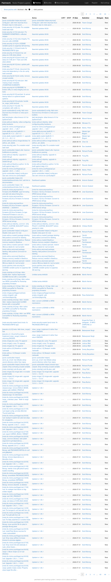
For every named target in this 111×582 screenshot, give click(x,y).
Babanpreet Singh (88, 330)
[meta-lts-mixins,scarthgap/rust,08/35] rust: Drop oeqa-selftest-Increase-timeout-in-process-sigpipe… (15, 538)
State (107, 18)
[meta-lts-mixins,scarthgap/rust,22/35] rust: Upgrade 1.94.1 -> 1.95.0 (15, 463)
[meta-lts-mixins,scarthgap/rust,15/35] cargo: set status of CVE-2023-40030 (15, 500)
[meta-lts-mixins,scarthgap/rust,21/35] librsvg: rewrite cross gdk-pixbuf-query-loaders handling (15, 468)
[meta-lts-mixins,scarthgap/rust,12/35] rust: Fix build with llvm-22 (15, 514)
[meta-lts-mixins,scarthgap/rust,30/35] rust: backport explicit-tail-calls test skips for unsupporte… (16, 417)
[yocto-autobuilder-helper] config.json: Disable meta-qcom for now (15, 231)
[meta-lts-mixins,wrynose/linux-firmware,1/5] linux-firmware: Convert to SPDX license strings (45, 191)
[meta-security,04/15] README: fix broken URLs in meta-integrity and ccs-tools (15, 89)
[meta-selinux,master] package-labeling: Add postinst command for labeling (16, 236)
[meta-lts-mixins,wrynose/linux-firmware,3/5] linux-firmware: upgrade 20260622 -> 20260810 (15, 205)
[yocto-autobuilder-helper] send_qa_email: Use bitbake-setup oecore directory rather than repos (14, 360)
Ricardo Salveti (87, 165)
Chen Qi (85, 142)
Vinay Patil (85, 369)
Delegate (100, 18)
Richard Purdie (87, 151)
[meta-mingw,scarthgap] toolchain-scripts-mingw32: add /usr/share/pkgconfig (14, 295)
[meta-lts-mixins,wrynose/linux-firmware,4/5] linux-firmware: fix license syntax (15, 198)
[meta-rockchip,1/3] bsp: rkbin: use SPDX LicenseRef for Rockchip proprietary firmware (16, 315)
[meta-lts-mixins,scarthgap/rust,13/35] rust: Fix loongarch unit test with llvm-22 (16, 509)
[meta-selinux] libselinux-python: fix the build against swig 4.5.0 (15, 165)
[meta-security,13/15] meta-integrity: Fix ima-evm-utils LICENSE (16, 40)
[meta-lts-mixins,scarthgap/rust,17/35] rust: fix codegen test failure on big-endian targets (15, 489)
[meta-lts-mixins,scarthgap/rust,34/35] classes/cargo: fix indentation (15, 393)
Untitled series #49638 (39, 274)
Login (87, 3)
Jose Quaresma (87, 192)
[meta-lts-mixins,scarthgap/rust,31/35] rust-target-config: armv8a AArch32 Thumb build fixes (15, 411)
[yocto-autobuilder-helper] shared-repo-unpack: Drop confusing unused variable (16, 365)
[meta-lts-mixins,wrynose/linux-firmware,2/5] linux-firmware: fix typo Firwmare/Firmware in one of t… (14, 212)
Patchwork (6, 2)
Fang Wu (85, 156)
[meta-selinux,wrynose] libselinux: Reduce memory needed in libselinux (15, 257)
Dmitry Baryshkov (88, 349)
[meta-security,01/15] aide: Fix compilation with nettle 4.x (12, 107)
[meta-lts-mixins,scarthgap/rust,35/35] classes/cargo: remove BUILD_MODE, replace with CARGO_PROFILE (15, 388)
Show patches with (10, 9)
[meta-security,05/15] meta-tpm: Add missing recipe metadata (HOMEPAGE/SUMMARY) (14, 82)
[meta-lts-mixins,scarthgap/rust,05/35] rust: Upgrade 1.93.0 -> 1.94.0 (15, 557)
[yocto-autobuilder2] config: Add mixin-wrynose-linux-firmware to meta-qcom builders (15, 112)
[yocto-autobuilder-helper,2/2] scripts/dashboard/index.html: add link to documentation (16, 180)
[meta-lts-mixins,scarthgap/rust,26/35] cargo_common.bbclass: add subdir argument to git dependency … (15, 438)
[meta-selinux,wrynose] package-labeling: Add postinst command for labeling (14, 251)
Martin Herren (87, 274)
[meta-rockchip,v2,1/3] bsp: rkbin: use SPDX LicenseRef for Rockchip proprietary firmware (15, 288)
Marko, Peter (86, 128)
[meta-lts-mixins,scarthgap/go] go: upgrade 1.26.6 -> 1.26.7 (14, 128)
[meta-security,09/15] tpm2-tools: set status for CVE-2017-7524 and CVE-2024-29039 (14, 59)
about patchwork (71, 579)
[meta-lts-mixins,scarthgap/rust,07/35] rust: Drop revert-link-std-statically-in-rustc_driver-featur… (15, 544)
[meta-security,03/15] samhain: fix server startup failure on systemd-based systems (16, 96)
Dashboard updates (39, 180)
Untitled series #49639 (39, 281)
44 (105, 14)
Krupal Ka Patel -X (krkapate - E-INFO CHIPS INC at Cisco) (88, 323)
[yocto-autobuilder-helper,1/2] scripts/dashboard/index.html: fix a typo (15, 186)
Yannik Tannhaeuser (86, 236)
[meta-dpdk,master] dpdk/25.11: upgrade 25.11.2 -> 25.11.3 (43, 137)
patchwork (37, 579)
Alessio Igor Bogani (86, 132)
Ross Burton (86, 373)
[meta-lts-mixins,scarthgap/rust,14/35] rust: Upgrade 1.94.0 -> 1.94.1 (15, 504)
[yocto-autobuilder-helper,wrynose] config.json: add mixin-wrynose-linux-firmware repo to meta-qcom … (15, 22)
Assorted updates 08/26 (40, 28)
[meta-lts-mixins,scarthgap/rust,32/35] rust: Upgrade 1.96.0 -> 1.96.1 (15, 405)
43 (100, 14)
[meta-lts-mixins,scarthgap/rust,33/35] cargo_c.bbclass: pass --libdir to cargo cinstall (15, 399)
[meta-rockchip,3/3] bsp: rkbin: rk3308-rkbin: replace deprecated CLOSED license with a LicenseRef (15, 302)
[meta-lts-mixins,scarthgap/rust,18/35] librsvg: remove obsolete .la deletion (15, 483)
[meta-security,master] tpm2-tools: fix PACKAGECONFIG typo (15, 323)
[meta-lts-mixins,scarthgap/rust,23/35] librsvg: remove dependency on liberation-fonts (15, 457)
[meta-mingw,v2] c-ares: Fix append (14, 341)
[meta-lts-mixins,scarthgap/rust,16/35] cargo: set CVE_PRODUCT (15, 495)
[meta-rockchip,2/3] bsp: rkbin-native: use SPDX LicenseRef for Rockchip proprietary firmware (15, 308)
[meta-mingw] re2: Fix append (12, 346)
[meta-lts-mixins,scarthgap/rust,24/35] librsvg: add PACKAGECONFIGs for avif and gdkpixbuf (16, 450)
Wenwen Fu (86, 123)
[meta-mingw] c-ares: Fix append (13, 343)
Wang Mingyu (86, 268)
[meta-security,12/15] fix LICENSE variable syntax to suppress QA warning (16, 44)
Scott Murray (86, 28)
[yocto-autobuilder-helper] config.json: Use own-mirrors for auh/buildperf (15, 174)
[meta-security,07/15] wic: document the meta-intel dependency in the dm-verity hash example (16, 71)
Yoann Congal (87, 23)
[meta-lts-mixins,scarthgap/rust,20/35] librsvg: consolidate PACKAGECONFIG (15, 474)
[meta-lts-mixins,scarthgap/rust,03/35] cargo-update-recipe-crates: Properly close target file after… (15, 568)
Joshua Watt (86, 341)
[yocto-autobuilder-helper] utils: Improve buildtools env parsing (16, 151)
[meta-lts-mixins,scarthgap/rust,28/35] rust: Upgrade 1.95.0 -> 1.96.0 (15, 428)
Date (76, 18)
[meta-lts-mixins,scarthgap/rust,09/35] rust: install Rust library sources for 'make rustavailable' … (15, 531)
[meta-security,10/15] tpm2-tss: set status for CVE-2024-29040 (14, 54)
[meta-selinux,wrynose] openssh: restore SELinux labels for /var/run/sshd (16, 262)
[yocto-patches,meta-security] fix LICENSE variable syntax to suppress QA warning (16, 267)
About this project (62, 3)
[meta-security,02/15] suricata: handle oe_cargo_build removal (15, 102)
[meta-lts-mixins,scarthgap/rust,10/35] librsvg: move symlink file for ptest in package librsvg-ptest (15, 524)
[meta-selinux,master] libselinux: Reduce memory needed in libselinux (16, 241)
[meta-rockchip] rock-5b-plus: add (13, 369)
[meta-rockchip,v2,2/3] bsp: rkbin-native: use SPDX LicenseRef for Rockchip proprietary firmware (16, 281)
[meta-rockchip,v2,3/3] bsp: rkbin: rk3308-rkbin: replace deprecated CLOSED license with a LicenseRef (14, 274)
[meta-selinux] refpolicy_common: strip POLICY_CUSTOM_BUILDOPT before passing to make (15, 226)
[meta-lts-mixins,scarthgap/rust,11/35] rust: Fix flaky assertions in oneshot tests (16, 518)
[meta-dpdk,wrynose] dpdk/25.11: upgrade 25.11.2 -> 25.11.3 (13, 132)
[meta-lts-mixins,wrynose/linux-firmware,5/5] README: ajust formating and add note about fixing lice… (15, 191)
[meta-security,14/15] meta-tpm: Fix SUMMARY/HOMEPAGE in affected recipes (14, 34)
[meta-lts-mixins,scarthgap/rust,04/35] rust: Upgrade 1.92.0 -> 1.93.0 (15, 562)
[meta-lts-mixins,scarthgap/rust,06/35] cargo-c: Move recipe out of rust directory (15, 551)
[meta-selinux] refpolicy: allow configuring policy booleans (42, 123)
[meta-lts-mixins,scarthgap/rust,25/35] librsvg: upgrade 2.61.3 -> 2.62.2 (15, 444)
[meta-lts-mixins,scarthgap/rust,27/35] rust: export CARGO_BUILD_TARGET (15, 433)
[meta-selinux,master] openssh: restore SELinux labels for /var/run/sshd (15, 246)
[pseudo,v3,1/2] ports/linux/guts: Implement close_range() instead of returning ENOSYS (14, 336)
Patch (4, 18)
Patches (38, 3)
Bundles (48, 3)
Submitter (85, 18)
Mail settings (105, 3)
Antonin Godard (87, 180)
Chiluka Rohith (87, 226)
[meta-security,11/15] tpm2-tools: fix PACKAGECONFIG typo (14, 49)
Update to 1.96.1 (38, 388)
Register (95, 3)
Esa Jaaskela (86, 146)
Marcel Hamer (87, 118)
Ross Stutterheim (88, 295)
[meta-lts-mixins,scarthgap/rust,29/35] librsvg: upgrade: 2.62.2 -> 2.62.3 (15, 423)
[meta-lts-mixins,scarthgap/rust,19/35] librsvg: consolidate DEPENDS (15, 479)
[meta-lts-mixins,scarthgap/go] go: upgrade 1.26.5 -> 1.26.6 (14, 170)
